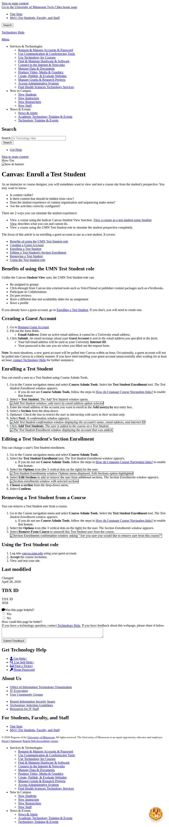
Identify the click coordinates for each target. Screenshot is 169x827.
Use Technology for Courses (36, 759)
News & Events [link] (20, 109)
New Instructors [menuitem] (28, 98)
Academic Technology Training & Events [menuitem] (45, 116)
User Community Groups (26, 694)
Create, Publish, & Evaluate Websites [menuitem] (42, 76)
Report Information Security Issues (32, 701)
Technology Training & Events (38, 822)
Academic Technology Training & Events (45, 818)
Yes (9, 614)
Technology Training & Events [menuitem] (38, 120)
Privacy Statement (12, 741)
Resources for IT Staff (24, 709)
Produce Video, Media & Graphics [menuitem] (40, 72)
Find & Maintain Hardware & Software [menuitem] (43, 61)
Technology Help (13, 32)
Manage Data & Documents (36, 770)
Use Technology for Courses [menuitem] (36, 57)
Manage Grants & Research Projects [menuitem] (41, 79)
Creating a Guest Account (26, 245)
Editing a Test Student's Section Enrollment (38, 252)
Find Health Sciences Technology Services (46, 788)
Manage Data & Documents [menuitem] (36, 68)
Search (7, 25)
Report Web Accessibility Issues (40, 741)
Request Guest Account (33, 327)
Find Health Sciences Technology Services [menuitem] (46, 87)
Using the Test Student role (27, 260)
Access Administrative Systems (38, 785)
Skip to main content (15, 3)
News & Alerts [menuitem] (28, 113)
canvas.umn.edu (32, 553)
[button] (155, 813)
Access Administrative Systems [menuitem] (38, 83)
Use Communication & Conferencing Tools (46, 755)
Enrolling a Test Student (25, 249)
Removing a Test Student (26, 256)
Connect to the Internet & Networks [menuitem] (41, 65)
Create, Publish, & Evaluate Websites (42, 777)
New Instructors (28, 799)
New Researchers (29, 803)
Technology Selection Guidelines (31, 705)
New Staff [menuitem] (25, 105)
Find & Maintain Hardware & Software (43, 762)
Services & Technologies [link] (26, 46)
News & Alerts (28, 814)
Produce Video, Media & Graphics (40, 773)
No (9, 618)
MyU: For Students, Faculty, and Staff (35, 18)
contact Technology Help (29, 360)
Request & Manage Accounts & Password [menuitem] (45, 50)
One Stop (16, 14)
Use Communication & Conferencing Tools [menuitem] (46, 54)
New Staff (25, 807)
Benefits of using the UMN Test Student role (39, 241)
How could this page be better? (22, 621)
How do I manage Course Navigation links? (124, 392)
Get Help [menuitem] (16, 150)
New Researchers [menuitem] (29, 102)
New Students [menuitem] (27, 94)
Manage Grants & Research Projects (41, 781)
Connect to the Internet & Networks (41, 766)
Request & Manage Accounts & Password (45, 751)
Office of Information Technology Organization (41, 687)
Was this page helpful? (19, 610)
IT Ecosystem (19, 691)
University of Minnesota (41, 737)
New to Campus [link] (20, 91)
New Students (27, 796)
